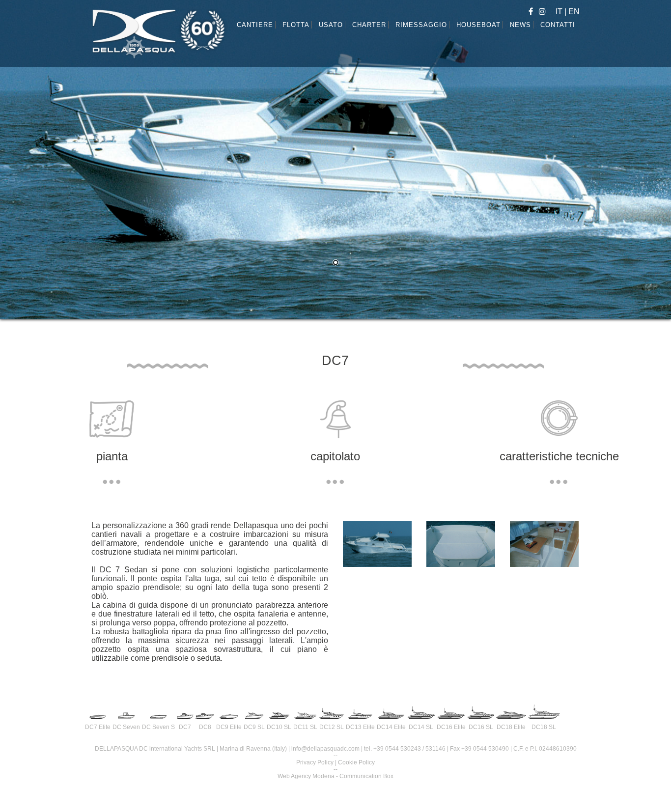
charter (369, 24)
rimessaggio (421, 24)
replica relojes (263, 552)
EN (574, 11)
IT (560, 11)
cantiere (255, 24)
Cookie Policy (356, 762)
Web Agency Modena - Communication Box (335, 776)
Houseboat (478, 24)
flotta (295, 24)
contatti (557, 24)
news (520, 24)
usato (331, 24)
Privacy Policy (315, 762)
